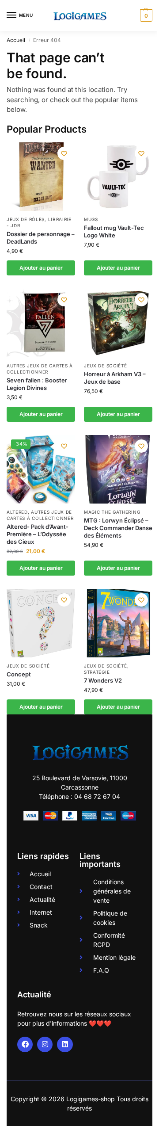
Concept (19, 674)
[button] (145, 15)
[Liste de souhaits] (64, 153)
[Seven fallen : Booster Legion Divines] (41, 323)
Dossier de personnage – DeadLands (41, 237)
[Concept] (41, 623)
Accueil (16, 40)
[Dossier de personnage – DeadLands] (41, 176)
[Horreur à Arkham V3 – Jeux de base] (118, 323)
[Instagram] (45, 1044)
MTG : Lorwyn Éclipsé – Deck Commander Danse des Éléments (118, 528)
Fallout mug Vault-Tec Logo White (114, 231)
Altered (17, 512)
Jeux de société (105, 365)
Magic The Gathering (112, 512)
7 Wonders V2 (103, 680)
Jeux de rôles (26, 219)
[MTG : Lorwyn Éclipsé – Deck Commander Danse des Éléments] (118, 469)
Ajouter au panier (41, 267)
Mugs (91, 219)
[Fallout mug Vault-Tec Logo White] (118, 176)
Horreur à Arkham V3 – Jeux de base (115, 377)
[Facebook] (25, 1044)
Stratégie (97, 672)
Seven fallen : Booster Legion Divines (37, 384)
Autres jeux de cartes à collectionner (40, 368)
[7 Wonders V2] (118, 623)
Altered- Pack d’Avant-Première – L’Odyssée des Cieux (37, 534)
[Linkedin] (64, 1044)
